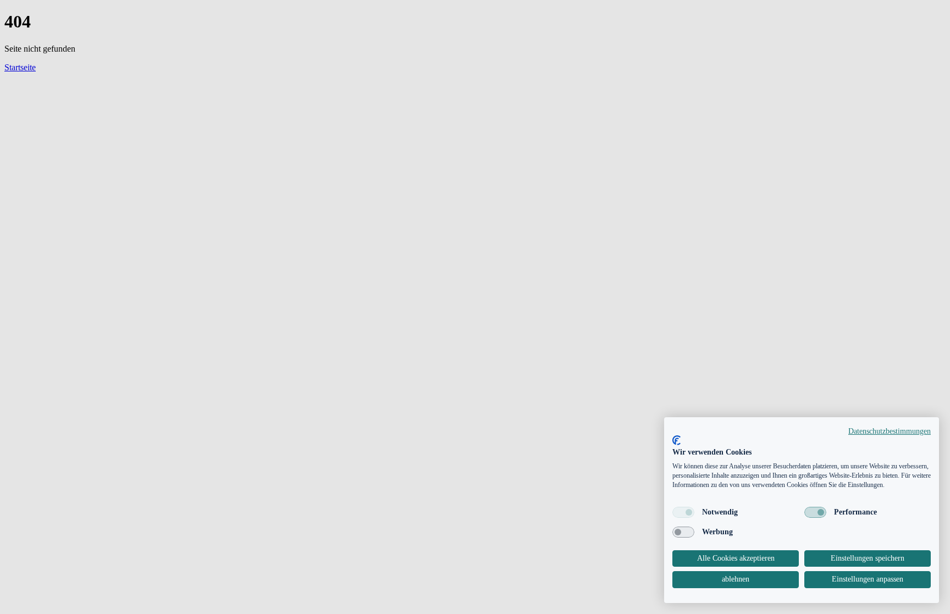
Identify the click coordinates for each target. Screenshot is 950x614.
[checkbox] (683, 512)
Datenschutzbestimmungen (889, 431)
